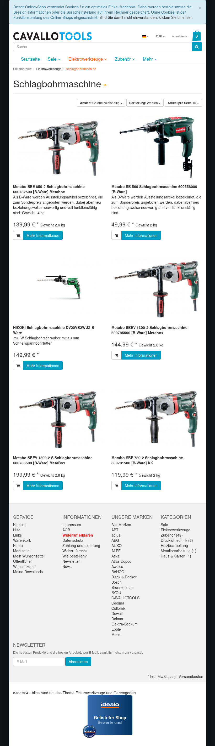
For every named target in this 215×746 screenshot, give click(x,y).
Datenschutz (72, 540)
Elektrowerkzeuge (86, 59)
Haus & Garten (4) (176, 556)
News (67, 566)
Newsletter (71, 561)
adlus (115, 535)
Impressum (71, 524)
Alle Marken (121, 524)
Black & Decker (124, 576)
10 (182, 102)
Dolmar (117, 618)
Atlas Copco (121, 561)
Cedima (117, 603)
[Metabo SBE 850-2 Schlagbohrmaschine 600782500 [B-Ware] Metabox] (58, 148)
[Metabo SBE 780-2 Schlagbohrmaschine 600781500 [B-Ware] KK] (156, 419)
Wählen (144, 102)
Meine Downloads (28, 571)
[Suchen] (197, 46)
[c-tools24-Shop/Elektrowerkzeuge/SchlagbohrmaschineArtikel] (105, 84)
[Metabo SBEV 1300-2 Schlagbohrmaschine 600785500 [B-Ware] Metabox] (156, 289)
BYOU (116, 592)
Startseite (30, 59)
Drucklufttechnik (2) (177, 540)
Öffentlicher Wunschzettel (24, 564)
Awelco (117, 566)
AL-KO (116, 545)
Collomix (118, 608)
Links (17, 535)
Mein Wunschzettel (29, 556)
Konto (18, 545)
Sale (53, 59)
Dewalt (117, 613)
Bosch (116, 582)
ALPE (116, 550)
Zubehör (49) (172, 535)
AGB (66, 529)
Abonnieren (78, 661)
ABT (115, 529)
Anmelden (178, 36)
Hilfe (16, 529)
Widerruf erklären (77, 535)
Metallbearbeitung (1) (178, 550)
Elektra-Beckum (124, 624)
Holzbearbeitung (174, 545)
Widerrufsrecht (74, 550)
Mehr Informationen (42, 235)
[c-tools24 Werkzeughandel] (52, 35)
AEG (115, 540)
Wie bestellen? (74, 556)
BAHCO (117, 571)
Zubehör (123, 59)
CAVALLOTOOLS (125, 597)
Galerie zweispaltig (100, 102)
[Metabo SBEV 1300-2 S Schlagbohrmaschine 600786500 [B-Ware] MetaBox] (58, 419)
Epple (116, 629)
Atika (115, 556)
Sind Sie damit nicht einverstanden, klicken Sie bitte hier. (146, 17)
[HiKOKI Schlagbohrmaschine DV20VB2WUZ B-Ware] (58, 289)
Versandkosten (191, 676)
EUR (159, 36)
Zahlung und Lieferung (81, 545)
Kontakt (19, 524)
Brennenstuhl (122, 587)
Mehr (115, 634)
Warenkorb (22, 540)
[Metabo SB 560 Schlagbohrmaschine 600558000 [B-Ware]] (156, 148)
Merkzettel (21, 550)
